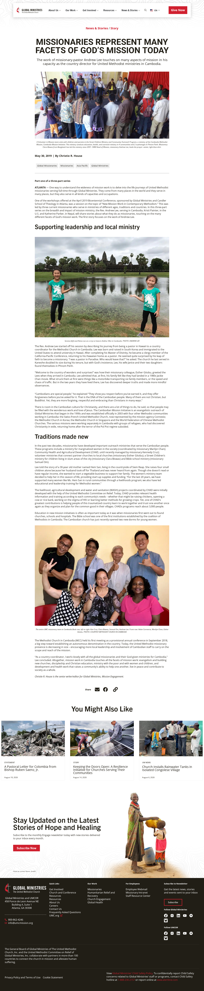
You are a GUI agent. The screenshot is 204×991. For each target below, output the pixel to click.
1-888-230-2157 (126, 979)
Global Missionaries (47, 165)
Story (114, 28)
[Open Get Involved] (98, 10)
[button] (178, 10)
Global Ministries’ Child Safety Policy (132, 973)
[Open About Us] (60, 10)
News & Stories (97, 28)
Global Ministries (99, 165)
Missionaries (66, 165)
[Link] (115, 689)
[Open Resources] (116, 10)
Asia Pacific (82, 165)
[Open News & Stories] (139, 10)
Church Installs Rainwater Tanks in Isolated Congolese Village (167, 768)
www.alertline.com (167, 979)
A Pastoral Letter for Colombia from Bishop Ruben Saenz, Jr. (30, 768)
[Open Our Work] (77, 10)
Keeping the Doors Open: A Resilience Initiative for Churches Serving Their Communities (100, 770)
